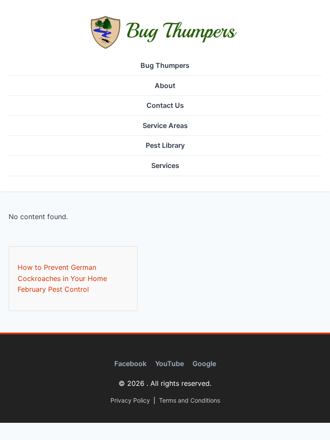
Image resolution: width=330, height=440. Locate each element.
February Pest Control (53, 289)
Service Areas (165, 125)
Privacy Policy (130, 400)
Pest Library (165, 145)
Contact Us (165, 105)
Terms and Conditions (189, 400)
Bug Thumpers (165, 65)
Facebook (130, 363)
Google (204, 363)
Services (165, 165)
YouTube (169, 363)
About (165, 85)
